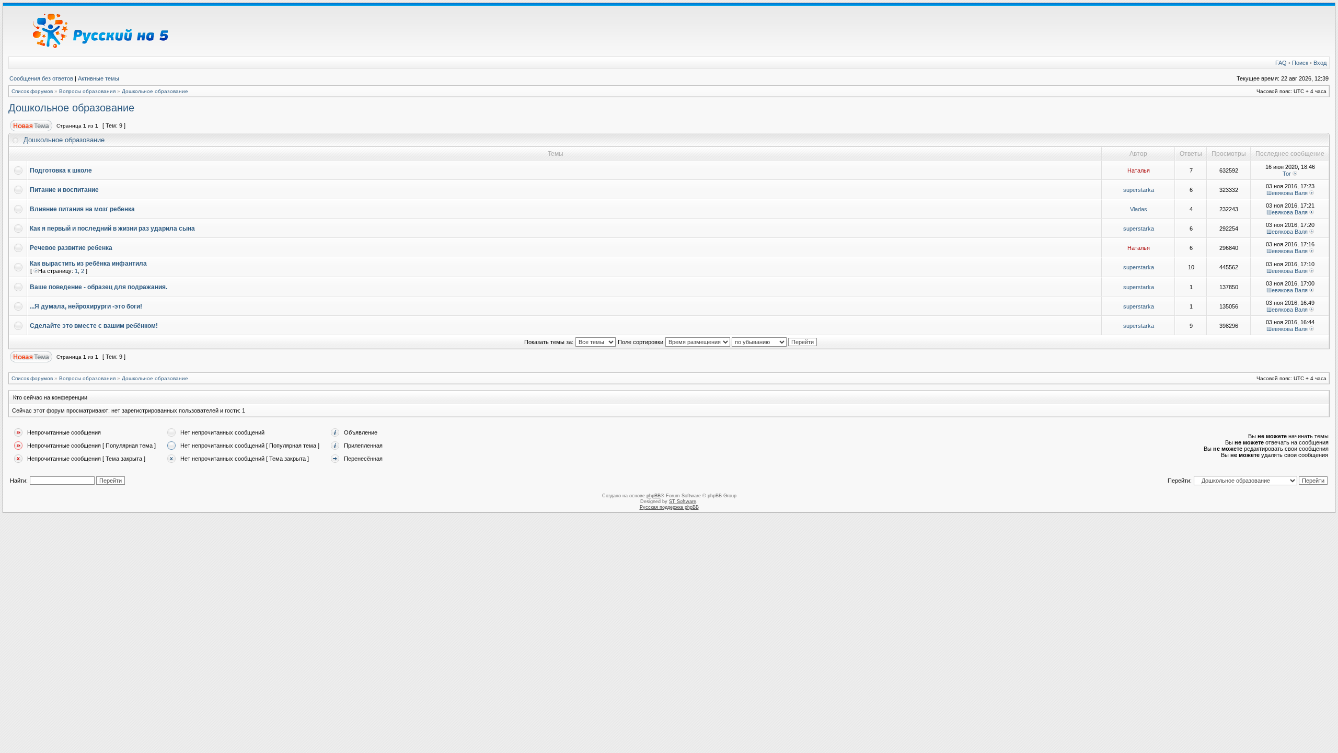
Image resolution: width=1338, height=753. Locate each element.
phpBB (654, 495)
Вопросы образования (87, 91)
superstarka (1138, 190)
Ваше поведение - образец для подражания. (98, 287)
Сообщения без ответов (41, 78)
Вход (1320, 63)
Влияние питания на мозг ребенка (82, 209)
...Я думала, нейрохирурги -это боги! (86, 306)
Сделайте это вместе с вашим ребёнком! (94, 325)
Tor (1287, 173)
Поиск (1300, 63)
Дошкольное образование (155, 91)
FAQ (1281, 63)
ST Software (682, 501)
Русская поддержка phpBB (669, 507)
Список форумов (32, 91)
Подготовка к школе (61, 170)
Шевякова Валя (1287, 193)
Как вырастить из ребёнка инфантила (88, 263)
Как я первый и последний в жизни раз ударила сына (112, 228)
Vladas (1138, 209)
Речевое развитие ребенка (71, 248)
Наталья (1138, 170)
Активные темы (98, 78)
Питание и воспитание (64, 189)
